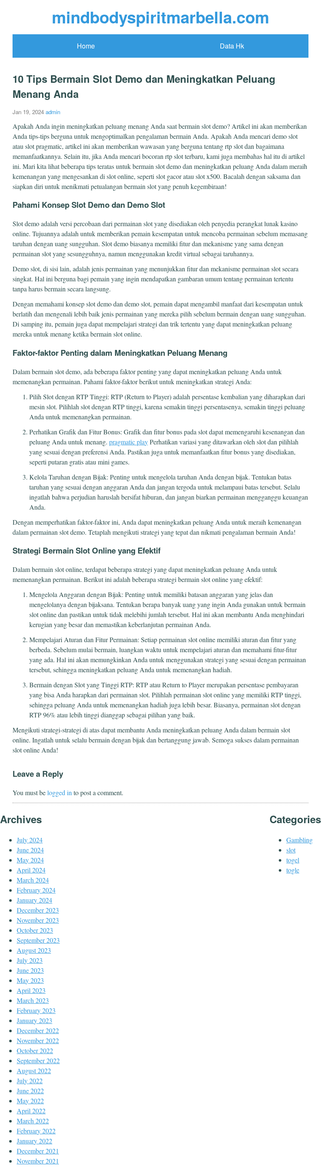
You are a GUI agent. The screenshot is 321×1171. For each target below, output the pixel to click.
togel (292, 859)
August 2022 (34, 1070)
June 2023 (30, 970)
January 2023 (34, 1020)
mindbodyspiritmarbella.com (160, 16)
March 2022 (33, 1120)
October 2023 (35, 930)
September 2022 (38, 1060)
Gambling (299, 839)
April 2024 (31, 869)
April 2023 (31, 990)
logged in (59, 792)
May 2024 (30, 859)
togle (292, 869)
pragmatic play (128, 441)
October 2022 (35, 1050)
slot (291, 849)
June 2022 (30, 1090)
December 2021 (38, 1150)
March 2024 (33, 879)
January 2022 (34, 1140)
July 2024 (30, 839)
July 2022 (30, 1080)
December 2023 (38, 910)
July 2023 (30, 960)
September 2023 (38, 940)
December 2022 (38, 1030)
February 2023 (36, 1010)
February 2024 (36, 889)
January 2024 (34, 899)
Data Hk (232, 46)
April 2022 (31, 1110)
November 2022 (38, 1040)
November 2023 (38, 920)
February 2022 (36, 1130)
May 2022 (30, 1100)
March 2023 (33, 1000)
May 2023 (30, 980)
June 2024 (30, 849)
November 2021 (38, 1160)
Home (86, 46)
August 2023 (34, 950)
